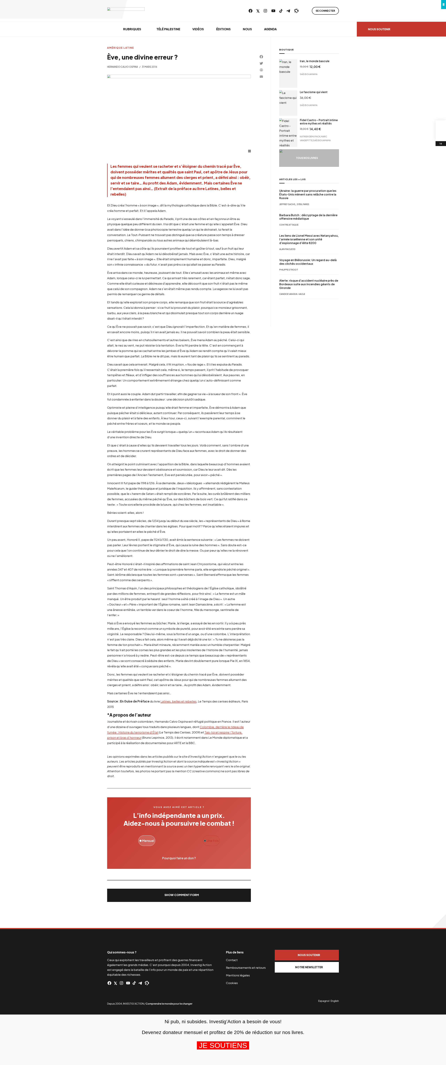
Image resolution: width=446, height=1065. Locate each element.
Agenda (270, 29)
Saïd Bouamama (308, 74)
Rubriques (132, 29)
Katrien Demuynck (310, 136)
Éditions (223, 29)
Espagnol (323, 1000)
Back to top (439, 921)
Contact (232, 960)
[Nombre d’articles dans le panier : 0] (441, 125)
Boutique (286, 49)
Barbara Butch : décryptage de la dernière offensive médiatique (308, 217)
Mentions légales (238, 975)
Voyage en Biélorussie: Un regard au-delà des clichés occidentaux (308, 261)
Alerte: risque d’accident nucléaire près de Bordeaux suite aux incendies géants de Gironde (308, 284)
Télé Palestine (168, 29)
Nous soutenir (379, 29)
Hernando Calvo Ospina (122, 66)
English (335, 1000)
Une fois (212, 841)
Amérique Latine (120, 47)
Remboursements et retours (246, 967)
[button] (179, 895)
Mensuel (148, 841)
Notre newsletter (309, 967)
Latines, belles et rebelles (178, 701)
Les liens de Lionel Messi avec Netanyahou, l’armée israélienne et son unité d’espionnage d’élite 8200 (309, 239)
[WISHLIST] (441, 136)
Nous (247, 29)
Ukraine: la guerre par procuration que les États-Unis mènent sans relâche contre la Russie (307, 194)
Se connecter (325, 10)
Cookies (232, 983)
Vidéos (198, 29)
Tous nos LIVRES (307, 157)
